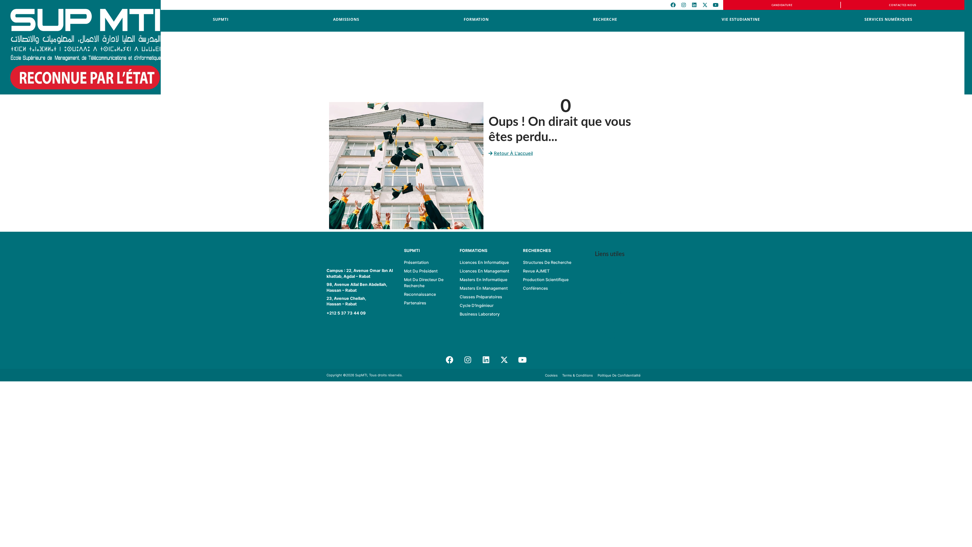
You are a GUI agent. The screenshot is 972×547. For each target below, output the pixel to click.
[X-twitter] (704, 5)
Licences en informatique (484, 262)
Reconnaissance (420, 294)
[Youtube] (715, 5)
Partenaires (415, 302)
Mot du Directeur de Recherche (423, 282)
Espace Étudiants (618, 303)
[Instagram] (683, 5)
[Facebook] (673, 5)
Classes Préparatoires (481, 296)
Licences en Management (484, 271)
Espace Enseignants (613, 334)
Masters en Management (484, 288)
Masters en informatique (483, 279)
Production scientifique (546, 279)
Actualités (610, 268)
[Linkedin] (694, 5)
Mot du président (421, 271)
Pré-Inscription (616, 292)
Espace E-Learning (610, 318)
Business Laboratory (480, 314)
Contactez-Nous (902, 5)
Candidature (782, 5)
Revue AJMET (536, 271)
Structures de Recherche (547, 262)
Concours (610, 280)
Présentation (416, 262)
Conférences (535, 288)
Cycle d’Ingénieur (477, 305)
